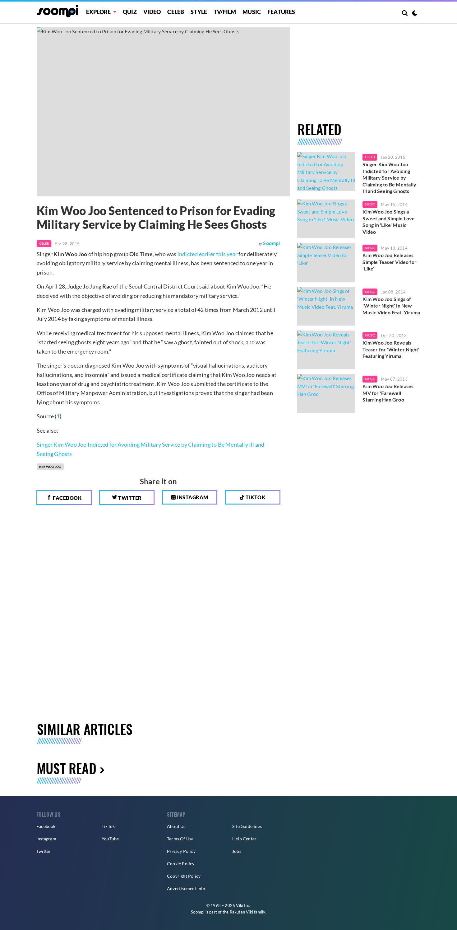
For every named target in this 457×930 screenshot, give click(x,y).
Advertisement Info (186, 888)
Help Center (244, 838)
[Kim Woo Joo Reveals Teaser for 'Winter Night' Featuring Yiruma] (326, 350)
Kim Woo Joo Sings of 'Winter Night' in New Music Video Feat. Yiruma (391, 305)
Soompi (271, 243)
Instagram (192, 497)
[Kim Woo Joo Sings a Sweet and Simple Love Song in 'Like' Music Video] (326, 219)
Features (281, 11)
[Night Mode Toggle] (415, 13)
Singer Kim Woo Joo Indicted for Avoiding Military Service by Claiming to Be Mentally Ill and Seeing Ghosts (389, 177)
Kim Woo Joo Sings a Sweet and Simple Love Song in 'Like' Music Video (388, 222)
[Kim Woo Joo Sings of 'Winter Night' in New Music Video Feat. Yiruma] (326, 306)
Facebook (67, 498)
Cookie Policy (181, 863)
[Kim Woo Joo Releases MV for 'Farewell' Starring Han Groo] (326, 393)
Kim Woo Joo (50, 466)
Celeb (175, 11)
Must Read (66, 768)
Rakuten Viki (241, 911)
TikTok (108, 826)
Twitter (129, 498)
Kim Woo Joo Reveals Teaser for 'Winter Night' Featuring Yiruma (390, 349)
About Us (176, 826)
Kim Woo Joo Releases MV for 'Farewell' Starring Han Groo (387, 392)
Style (199, 11)
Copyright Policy (184, 876)
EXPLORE (98, 11)
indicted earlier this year (208, 254)
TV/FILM (225, 11)
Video (152, 11)
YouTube (110, 838)
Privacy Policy (181, 851)
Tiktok (255, 497)
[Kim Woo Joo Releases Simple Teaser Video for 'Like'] (326, 262)
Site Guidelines (247, 826)
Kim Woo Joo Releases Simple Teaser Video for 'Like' (389, 261)
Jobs (236, 851)
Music (251, 11)
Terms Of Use (180, 838)
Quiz (130, 11)
